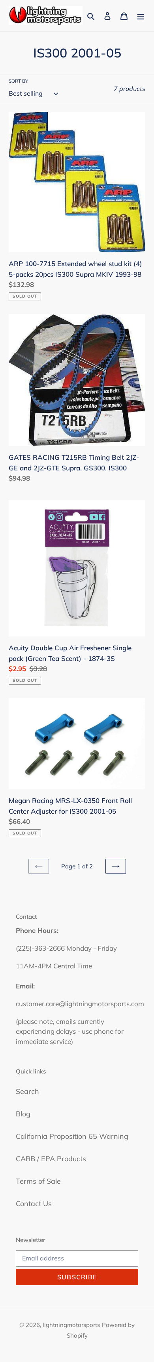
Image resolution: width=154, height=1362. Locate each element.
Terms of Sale (38, 1181)
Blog (23, 1113)
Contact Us (34, 1203)
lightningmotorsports (71, 1325)
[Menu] (140, 15)
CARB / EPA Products (51, 1158)
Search (27, 1091)
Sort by (18, 81)
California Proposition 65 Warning (72, 1136)
